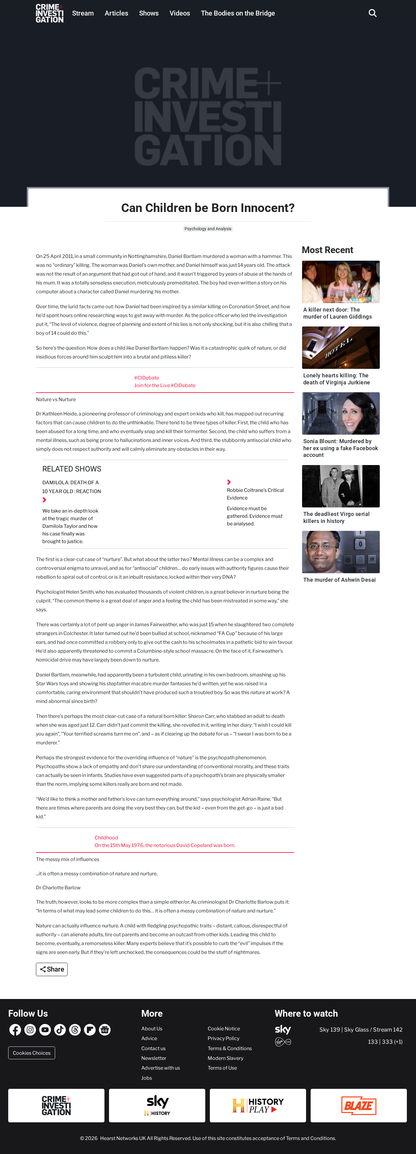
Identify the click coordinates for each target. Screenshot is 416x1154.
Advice (149, 1038)
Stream (83, 13)
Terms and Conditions (310, 1138)
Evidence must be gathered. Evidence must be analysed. (255, 516)
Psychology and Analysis (208, 228)
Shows (149, 13)
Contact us (153, 1048)
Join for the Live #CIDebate (165, 385)
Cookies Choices (32, 1053)
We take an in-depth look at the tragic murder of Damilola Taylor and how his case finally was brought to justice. (70, 526)
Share (55, 969)
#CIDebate (146, 378)
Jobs (146, 1078)
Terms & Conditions (230, 1048)
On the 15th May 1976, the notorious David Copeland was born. (165, 845)
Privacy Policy (223, 1038)
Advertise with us (160, 1068)
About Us (151, 1028)
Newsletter (153, 1058)
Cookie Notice (224, 1028)
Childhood (106, 838)
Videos (180, 13)
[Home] (49, 13)
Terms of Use (222, 1068)
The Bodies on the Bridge (238, 13)
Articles (116, 13)
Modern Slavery (225, 1058)
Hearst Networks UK (123, 1138)
